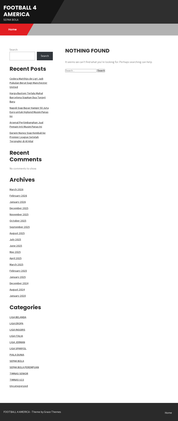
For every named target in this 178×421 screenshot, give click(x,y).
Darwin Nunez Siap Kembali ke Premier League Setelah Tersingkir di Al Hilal (28, 137)
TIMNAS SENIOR (19, 373)
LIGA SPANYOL (18, 348)
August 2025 (17, 233)
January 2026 (18, 202)
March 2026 (16, 189)
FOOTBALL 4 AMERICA (20, 11)
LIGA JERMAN (17, 342)
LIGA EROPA (16, 323)
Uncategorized (19, 386)
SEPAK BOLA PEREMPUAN (24, 367)
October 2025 (18, 220)
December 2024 (19, 283)
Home (12, 29)
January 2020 (18, 296)
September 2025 (20, 227)
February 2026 (18, 195)
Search (14, 49)
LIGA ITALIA (16, 336)
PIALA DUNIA (17, 355)
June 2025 (16, 246)
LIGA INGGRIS (17, 329)
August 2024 (17, 289)
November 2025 (19, 214)
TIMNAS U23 (17, 380)
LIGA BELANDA (18, 317)
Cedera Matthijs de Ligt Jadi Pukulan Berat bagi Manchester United (28, 83)
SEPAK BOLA (17, 361)
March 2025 (16, 264)
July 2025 (15, 239)
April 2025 (16, 258)
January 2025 (18, 277)
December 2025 (19, 208)
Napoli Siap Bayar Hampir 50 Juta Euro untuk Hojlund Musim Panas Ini (29, 112)
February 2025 (18, 271)
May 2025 (15, 252)
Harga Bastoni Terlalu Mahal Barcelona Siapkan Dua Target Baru (28, 97)
